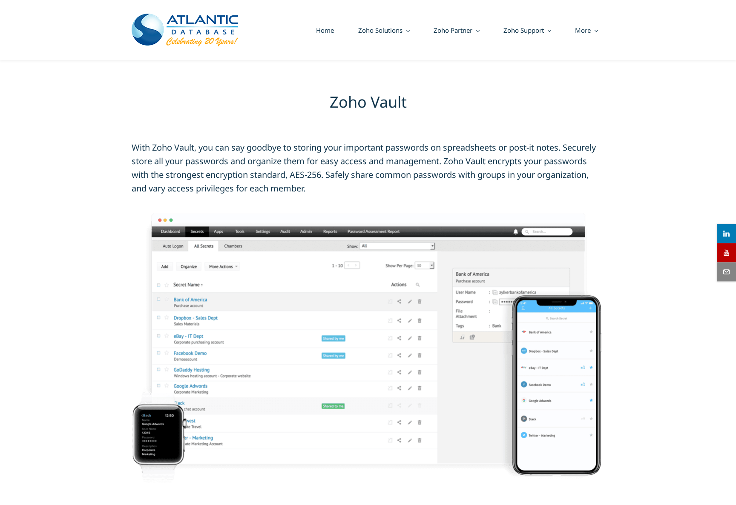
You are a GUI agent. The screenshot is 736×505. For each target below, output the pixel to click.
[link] (368, 208)
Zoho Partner (453, 30)
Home (325, 30)
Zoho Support (523, 30)
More (583, 30)
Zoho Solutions (380, 30)
